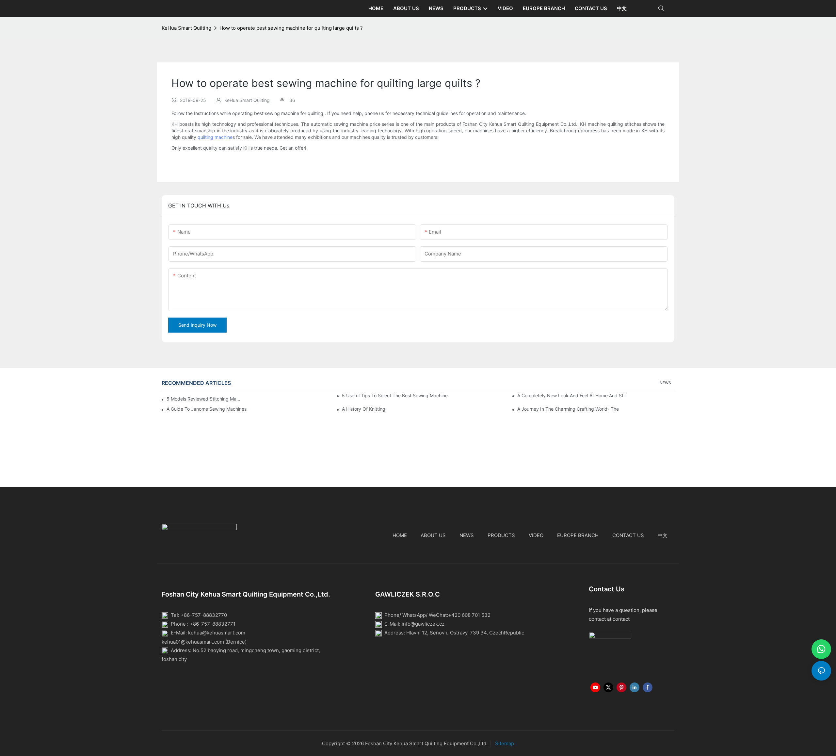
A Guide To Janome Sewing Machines (207, 409)
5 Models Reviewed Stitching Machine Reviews (205, 399)
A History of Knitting (363, 409)
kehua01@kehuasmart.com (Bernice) (204, 641)
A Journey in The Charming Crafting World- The (568, 409)
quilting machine (215, 137)
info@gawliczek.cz (423, 624)
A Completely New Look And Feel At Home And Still (571, 395)
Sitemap (504, 743)
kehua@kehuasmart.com (216, 633)
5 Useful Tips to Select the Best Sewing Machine (395, 395)
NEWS (665, 382)
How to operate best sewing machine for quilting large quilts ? (291, 28)
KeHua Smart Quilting (186, 28)
